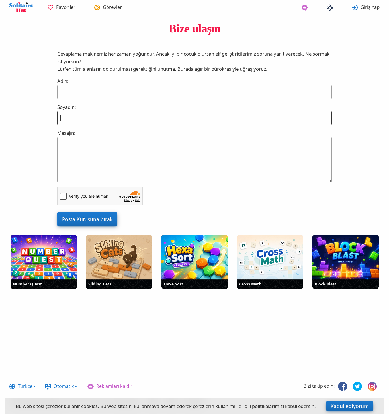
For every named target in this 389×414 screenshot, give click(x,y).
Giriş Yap (370, 7)
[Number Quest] (44, 257)
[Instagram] (372, 386)
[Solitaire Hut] (21, 7)
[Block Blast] (345, 257)
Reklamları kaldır (114, 386)
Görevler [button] (112, 7)
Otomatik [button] (64, 386)
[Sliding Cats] (119, 257)
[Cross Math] (270, 257)
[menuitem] (61, 7)
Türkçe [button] (25, 386)
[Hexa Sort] (194, 257)
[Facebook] (342, 386)
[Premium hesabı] (304, 7)
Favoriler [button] (65, 7)
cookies (89, 406)
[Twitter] (357, 386)
